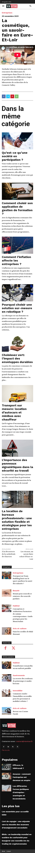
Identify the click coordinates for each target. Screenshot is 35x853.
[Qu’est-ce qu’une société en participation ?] (17, 140)
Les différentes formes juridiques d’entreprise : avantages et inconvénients (21, 792)
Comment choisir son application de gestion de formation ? (17, 208)
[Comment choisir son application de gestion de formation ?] (17, 191)
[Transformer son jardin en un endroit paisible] (6, 665)
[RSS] (13, 747)
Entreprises (7, 13)
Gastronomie (19, 675)
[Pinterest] (12, 96)
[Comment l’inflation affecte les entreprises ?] (17, 245)
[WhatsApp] (16, 96)
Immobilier (17, 690)
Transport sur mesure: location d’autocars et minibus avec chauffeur (14, 412)
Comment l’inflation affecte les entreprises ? (16, 260)
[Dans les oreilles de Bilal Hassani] (6, 631)
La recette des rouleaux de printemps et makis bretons (23, 681)
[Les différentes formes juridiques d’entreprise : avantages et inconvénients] (6, 788)
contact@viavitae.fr (24, 741)
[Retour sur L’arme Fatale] (6, 711)
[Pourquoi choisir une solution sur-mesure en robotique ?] (17, 292)
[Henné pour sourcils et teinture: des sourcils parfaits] (6, 593)
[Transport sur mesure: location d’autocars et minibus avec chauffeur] (17, 393)
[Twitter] (8, 96)
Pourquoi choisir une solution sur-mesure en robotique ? (17, 308)
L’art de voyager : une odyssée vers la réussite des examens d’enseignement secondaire (16, 824)
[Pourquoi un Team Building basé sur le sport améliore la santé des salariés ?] (6, 575)
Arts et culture (19, 628)
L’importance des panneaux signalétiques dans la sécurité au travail (17, 465)
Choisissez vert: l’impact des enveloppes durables (17, 358)
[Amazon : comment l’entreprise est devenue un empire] (6, 776)
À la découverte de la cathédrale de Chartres (8, 554)
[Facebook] (4, 96)
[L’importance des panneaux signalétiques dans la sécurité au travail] (17, 448)
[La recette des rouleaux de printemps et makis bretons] (6, 678)
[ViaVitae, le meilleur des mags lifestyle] (15, 6)
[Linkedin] (8, 747)
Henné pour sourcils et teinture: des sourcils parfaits (22, 596)
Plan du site (6, 750)
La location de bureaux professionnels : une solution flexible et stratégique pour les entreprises (17, 520)
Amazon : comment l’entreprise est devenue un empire (22, 777)
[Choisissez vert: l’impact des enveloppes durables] (17, 343)
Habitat (16, 606)
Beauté (16, 590)
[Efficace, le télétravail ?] (6, 767)
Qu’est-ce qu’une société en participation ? (14, 156)
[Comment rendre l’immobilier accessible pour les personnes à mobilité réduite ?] (6, 693)
